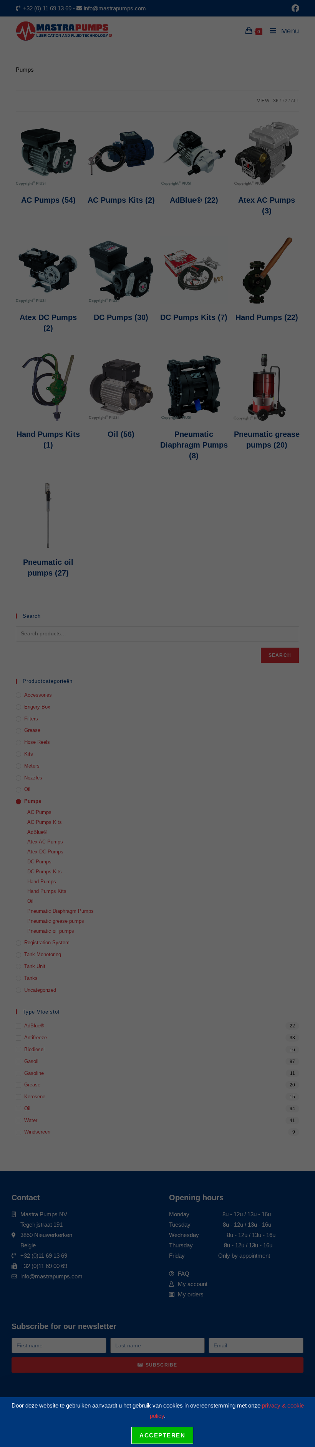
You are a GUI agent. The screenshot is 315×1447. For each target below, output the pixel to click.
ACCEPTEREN (162, 1435)
